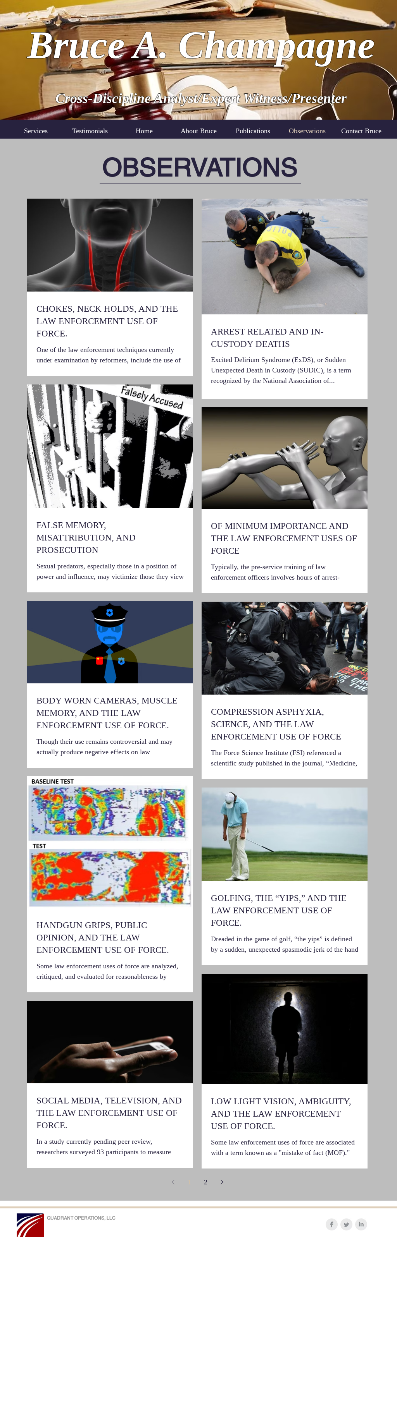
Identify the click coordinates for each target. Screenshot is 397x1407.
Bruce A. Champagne (201, 45)
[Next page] (222, 1182)
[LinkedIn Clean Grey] (361, 1224)
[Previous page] (173, 1182)
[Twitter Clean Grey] (346, 1224)
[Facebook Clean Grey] (332, 1224)
